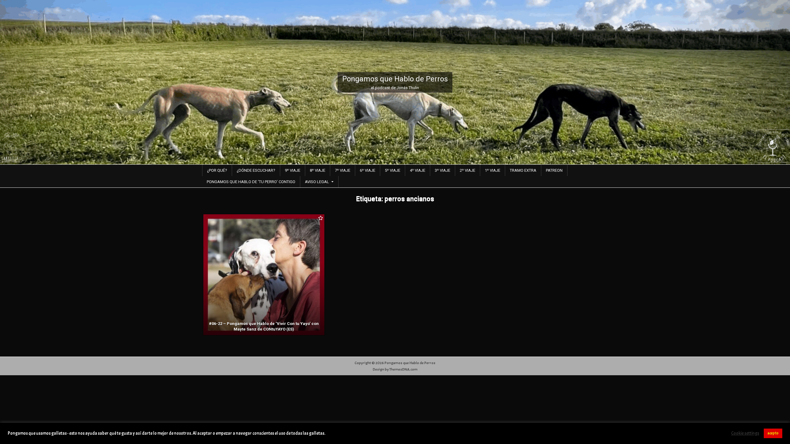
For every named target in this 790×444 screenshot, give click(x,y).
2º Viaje (467, 170)
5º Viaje (392, 170)
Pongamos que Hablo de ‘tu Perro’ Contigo (251, 181)
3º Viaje (442, 170)
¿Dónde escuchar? (256, 170)
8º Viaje (317, 170)
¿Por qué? (217, 170)
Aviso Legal (317, 181)
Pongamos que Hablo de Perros (395, 78)
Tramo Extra (523, 170)
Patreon (554, 170)
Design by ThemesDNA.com (395, 369)
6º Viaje (367, 170)
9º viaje (292, 170)
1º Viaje (492, 170)
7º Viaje (342, 170)
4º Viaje (417, 170)
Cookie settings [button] (745, 433)
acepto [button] (773, 433)
